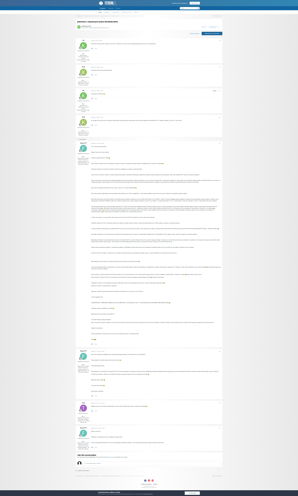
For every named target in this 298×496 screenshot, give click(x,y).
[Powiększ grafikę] (104, 93)
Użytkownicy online (126, 12)
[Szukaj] (198, 8)
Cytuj (96, 48)
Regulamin (107, 12)
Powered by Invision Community (149, 487)
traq (83, 403)
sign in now (111, 457)
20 (84, 53)
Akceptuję (193, 493)
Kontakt (155, 484)
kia (90, 26)
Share (204, 27)
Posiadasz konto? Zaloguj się (180, 3)
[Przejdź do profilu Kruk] (83, 72)
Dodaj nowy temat (194, 33)
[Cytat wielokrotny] (92, 48)
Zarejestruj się (194, 3)
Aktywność (110, 8)
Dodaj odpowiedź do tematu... (93, 463)
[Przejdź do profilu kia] (79, 27)
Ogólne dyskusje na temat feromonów (99, 27)
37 (84, 156)
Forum (100, 12)
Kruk (83, 67)
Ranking (136, 12)
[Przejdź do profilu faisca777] (83, 148)
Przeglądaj (102, 8)
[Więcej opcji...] (219, 41)
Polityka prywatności (146, 484)
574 (84, 416)
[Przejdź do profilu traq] (83, 408)
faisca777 (83, 143)
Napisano (96, 40)
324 (84, 80)
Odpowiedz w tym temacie (212, 33)
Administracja (115, 12)
